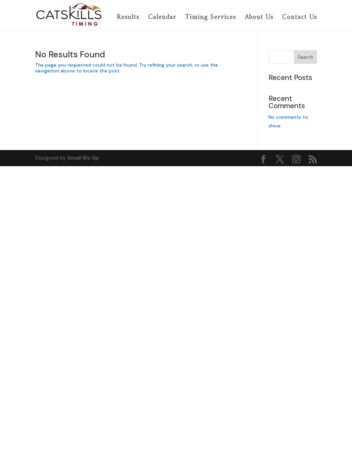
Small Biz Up (83, 158)
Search (305, 57)
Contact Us (299, 18)
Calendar (162, 18)
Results (128, 18)
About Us (259, 18)
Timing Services (210, 18)
